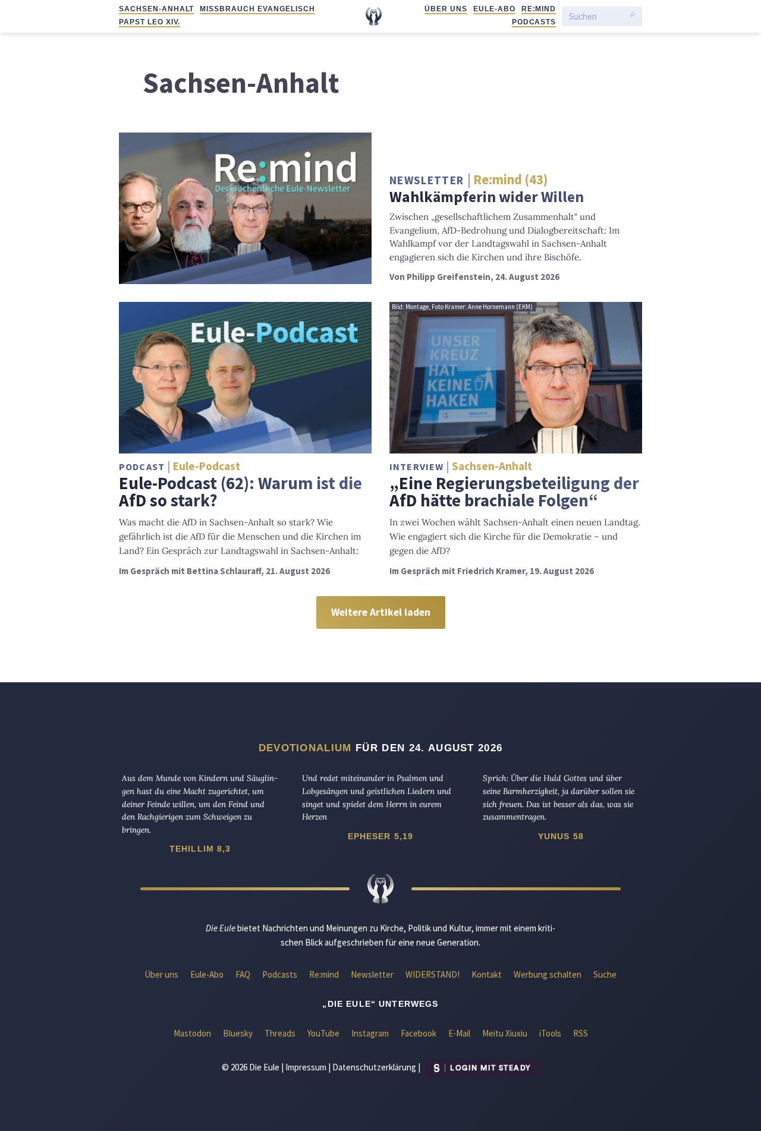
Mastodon (192, 1033)
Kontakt (486, 974)
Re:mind (538, 9)
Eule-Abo (494, 9)
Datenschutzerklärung (374, 1067)
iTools (550, 1033)
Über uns (445, 9)
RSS (580, 1033)
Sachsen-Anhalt (156, 9)
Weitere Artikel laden (380, 612)
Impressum (305, 1067)
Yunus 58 (561, 836)
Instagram (370, 1033)
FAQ (242, 974)
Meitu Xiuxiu (504, 1033)
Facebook (418, 1033)
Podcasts (534, 22)
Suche (605, 974)
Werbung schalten (547, 974)
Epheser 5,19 (381, 836)
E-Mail (459, 1033)
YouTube (323, 1033)
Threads (280, 1033)
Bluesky (238, 1033)
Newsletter (372, 974)
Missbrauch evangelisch (257, 9)
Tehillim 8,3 (200, 848)
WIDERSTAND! (432, 974)
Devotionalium (305, 747)
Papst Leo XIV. (149, 22)
